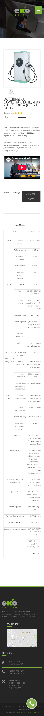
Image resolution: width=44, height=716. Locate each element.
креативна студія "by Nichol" (28, 712)
